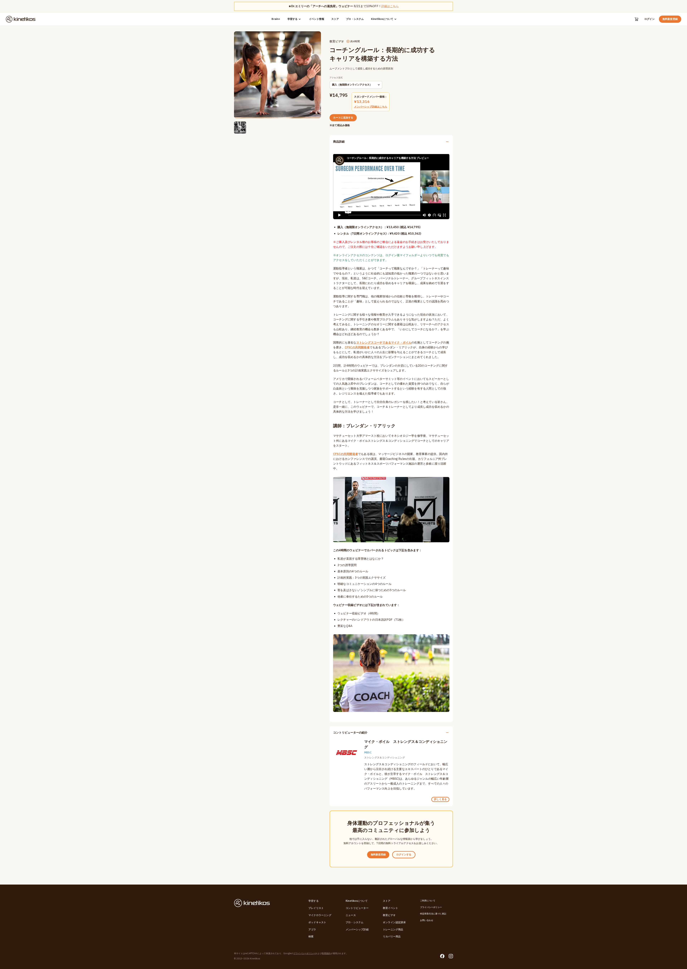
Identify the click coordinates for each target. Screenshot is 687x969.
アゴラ (312, 929)
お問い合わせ (426, 920)
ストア (335, 19)
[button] (240, 127)
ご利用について (427, 900)
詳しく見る (440, 799)
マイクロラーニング (319, 915)
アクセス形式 (336, 78)
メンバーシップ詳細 (357, 929)
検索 (310, 936)
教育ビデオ (389, 915)
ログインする (403, 854)
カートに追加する (343, 118)
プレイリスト (316, 908)
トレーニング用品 (393, 929)
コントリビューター (357, 908)
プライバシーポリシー (431, 907)
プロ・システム (355, 19)
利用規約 (326, 953)
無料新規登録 (670, 19)
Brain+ (276, 19)
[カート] (636, 19)
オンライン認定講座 (394, 922)
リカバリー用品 (392, 936)
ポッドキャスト (317, 922)
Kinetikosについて (382, 19)
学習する (293, 19)
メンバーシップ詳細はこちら (370, 107)
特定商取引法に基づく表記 (433, 913)
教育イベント (390, 908)
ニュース (351, 915)
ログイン (649, 19)
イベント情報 (316, 19)
